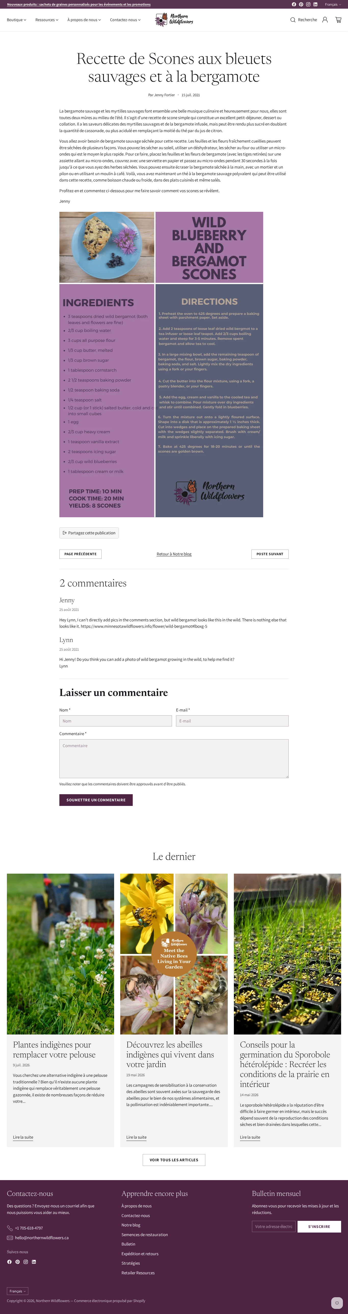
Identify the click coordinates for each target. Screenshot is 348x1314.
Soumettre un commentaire (96, 800)
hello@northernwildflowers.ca (42, 1237)
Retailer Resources (138, 1273)
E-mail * (183, 710)
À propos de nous (137, 1206)
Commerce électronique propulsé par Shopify (109, 1300)
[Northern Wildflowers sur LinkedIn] (315, 5)
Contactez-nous (136, 1215)
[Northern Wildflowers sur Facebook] (294, 5)
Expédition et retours (140, 1253)
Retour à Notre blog (174, 554)
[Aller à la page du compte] (325, 20)
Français (331, 4)
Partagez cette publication (91, 533)
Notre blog (131, 1225)
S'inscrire (319, 1226)
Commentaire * (73, 733)
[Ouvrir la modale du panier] (338, 20)
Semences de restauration (145, 1234)
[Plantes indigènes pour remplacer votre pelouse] (60, 954)
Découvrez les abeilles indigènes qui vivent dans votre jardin (170, 1055)
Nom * (65, 710)
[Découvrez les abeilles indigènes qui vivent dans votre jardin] (173, 954)
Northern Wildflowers (53, 1300)
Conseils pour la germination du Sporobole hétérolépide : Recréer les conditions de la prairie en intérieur (285, 1065)
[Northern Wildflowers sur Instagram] (308, 5)
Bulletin (128, 1244)
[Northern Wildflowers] (174, 20)
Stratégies (131, 1263)
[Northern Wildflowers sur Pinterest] (301, 5)
